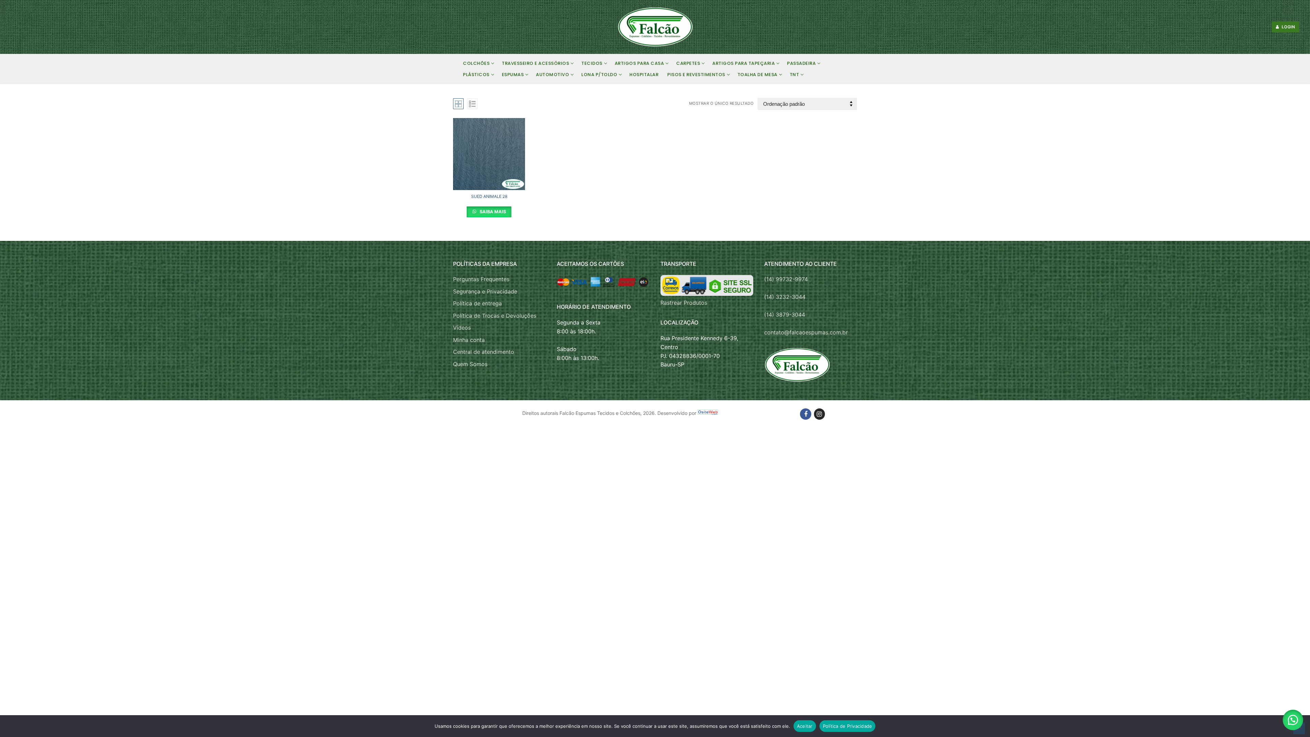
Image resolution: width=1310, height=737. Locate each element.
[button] (1293, 720)
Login (1287, 26)
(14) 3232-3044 (784, 296)
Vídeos (462, 327)
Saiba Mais (492, 211)
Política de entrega (477, 303)
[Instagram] (819, 413)
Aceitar (805, 726)
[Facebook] (805, 413)
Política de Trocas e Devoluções (494, 315)
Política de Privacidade (847, 726)
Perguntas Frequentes (481, 279)
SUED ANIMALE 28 (489, 196)
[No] (1299, 728)
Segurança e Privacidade (485, 291)
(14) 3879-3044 (784, 314)
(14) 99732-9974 (786, 279)
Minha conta (469, 339)
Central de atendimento (483, 351)
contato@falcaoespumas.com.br (806, 332)
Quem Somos (470, 364)
